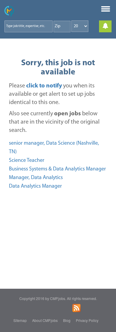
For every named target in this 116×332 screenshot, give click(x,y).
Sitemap (20, 320)
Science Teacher (26, 160)
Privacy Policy (87, 320)
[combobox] (28, 26)
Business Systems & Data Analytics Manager (57, 169)
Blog (66, 320)
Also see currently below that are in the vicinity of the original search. (54, 122)
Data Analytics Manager (35, 186)
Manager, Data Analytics (36, 178)
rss (76, 308)
